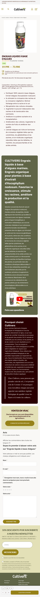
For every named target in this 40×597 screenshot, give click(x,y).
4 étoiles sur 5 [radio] (9, 489)
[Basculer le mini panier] (36, 9)
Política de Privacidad (23, 582)
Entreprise (7, 580)
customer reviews (16, 60)
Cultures (7, 17)
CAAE (4, 63)
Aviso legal (21, 580)
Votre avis (7, 493)
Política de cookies (23, 584)
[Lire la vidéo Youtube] (19, 299)
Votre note (7, 487)
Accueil (3, 17)
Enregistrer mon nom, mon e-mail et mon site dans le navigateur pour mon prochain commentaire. (19, 480)
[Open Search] (8, 9)
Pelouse (11, 17)
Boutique (6, 582)
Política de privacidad (22, 561)
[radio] (3, 588)
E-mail (6, 469)
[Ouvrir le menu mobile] (2, 9)
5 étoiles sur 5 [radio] (11, 489)
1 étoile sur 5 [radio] (3, 489)
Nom (5, 460)
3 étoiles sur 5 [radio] (7, 489)
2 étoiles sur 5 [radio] (5, 489)
